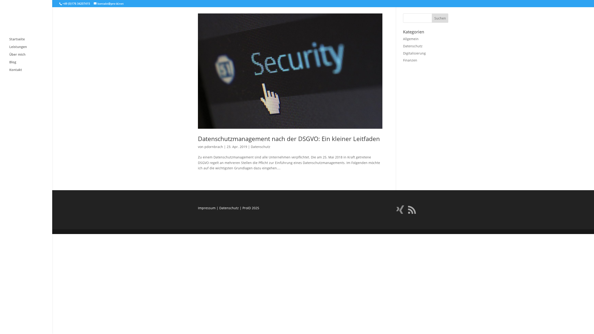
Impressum (207, 208)
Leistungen (18, 47)
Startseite (17, 39)
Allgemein (411, 39)
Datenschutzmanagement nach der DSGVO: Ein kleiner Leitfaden (289, 139)
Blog (12, 62)
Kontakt (15, 70)
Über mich (17, 55)
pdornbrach (213, 147)
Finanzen (410, 60)
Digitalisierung (414, 53)
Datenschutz (260, 147)
